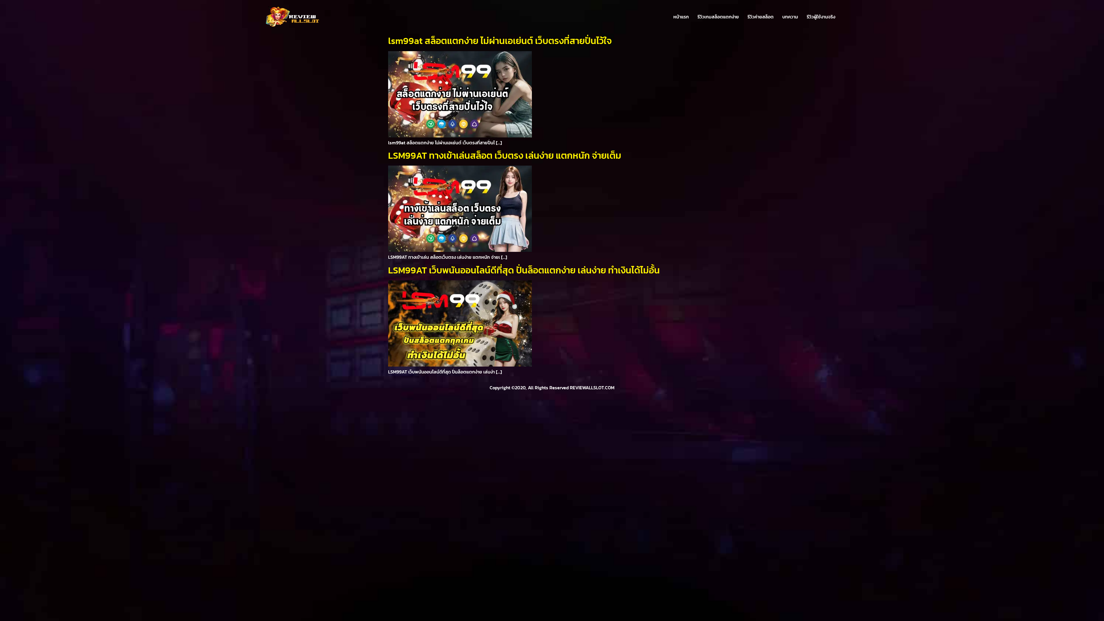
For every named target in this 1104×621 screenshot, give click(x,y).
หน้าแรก (681, 16)
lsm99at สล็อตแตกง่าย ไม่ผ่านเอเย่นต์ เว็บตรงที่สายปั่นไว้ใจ (500, 41)
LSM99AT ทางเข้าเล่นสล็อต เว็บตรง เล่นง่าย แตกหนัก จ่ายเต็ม (504, 155)
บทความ (790, 16)
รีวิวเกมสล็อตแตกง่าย (718, 16)
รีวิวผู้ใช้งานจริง (821, 16)
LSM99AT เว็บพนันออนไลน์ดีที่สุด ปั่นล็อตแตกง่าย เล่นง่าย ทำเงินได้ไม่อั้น (524, 270)
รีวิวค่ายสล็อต (760, 16)
